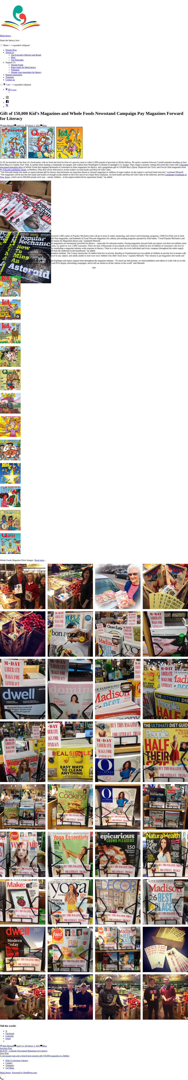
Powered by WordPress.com (24, 1072)
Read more (31, 272)
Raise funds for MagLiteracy (23, 67)
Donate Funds (17, 65)
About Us (10, 52)
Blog (13, 57)
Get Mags (10, 1068)
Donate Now (11, 50)
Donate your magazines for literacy (26, 72)
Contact (9, 1063)
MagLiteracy (5, 36)
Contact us (10, 80)
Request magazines (14, 75)
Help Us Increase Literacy (17, 1060)
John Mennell (8, 125)
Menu (16, 45)
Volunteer (15, 70)
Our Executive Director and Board (26, 55)
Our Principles (17, 60)
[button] (1, 45)
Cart (18, 85)
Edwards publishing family (15, 170)
